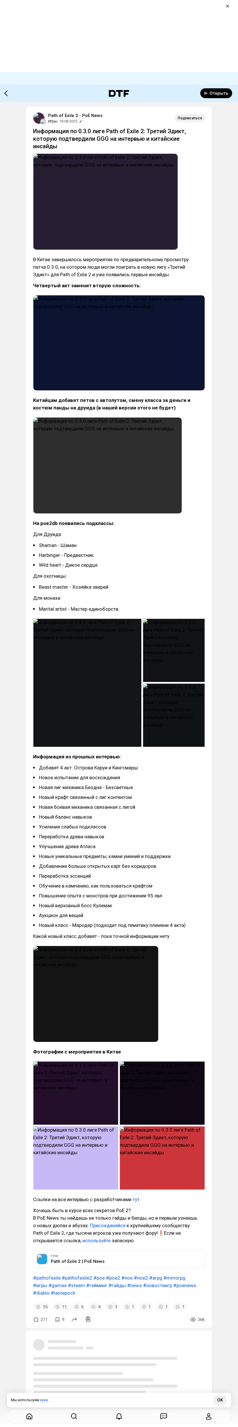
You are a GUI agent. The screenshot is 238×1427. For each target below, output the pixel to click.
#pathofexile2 (77, 1278)
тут (136, 1199)
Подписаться (190, 118)
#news (134, 1285)
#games (57, 1285)
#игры (40, 1285)
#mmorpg (174, 1278)
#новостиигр (157, 1285)
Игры (52, 121)
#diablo (41, 1293)
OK (220, 1400)
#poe (99, 1278)
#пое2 (141, 1278)
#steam (76, 1285)
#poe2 (113, 1278)
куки (44, 1400)
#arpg (155, 1278)
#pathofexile (47, 1278)
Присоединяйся (107, 1225)
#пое (127, 1278)
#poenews (184, 1285)
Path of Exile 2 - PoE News (75, 115)
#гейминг (96, 1285)
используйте (96, 1240)
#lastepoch (63, 1293)
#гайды (117, 1285)
